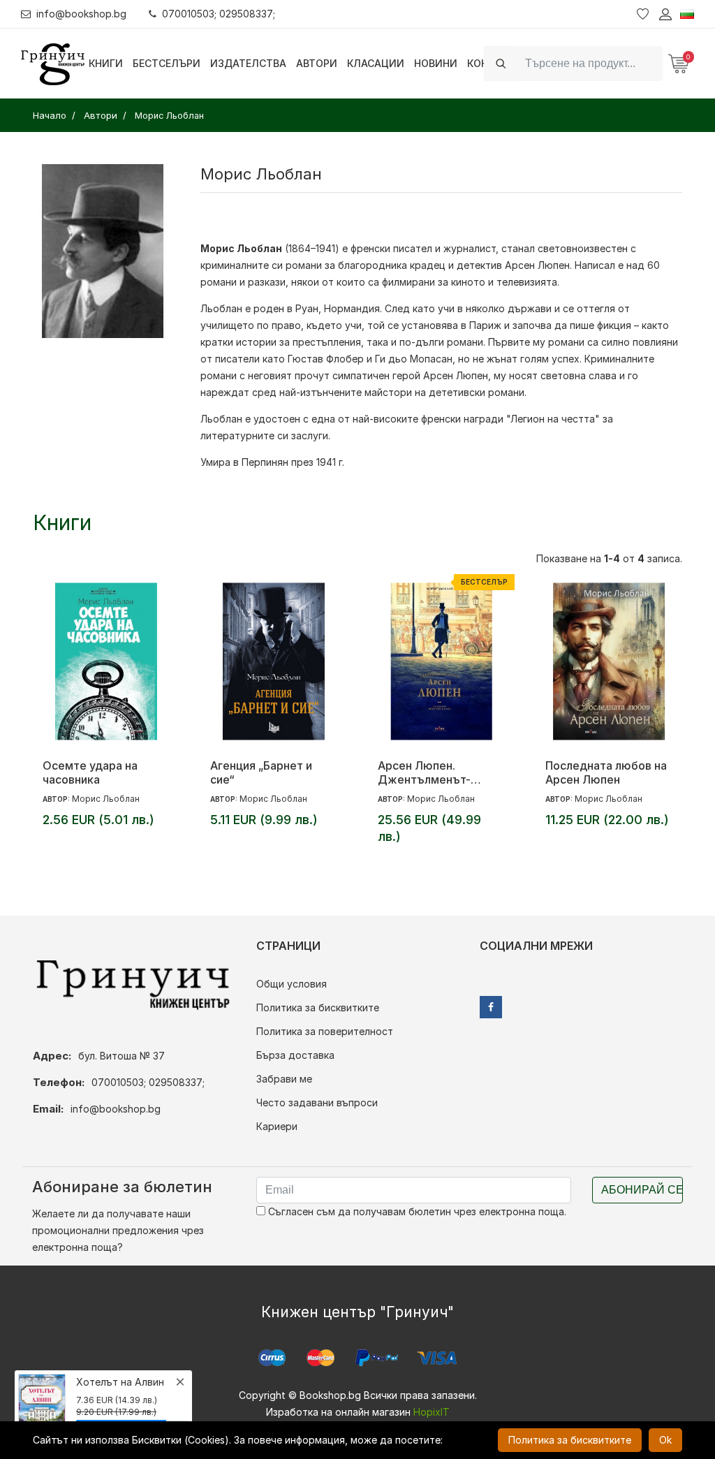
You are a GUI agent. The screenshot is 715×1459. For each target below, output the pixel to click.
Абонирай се (642, 1190)
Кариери (276, 1126)
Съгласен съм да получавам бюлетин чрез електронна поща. (415, 1211)
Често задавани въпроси (317, 1102)
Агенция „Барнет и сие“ (261, 772)
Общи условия (291, 984)
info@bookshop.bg (81, 14)
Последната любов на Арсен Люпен (606, 772)
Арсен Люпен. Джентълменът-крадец (424, 772)
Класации (375, 63)
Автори (316, 63)
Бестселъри (166, 63)
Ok (665, 1440)
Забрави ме (284, 1079)
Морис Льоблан (106, 798)
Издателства (248, 63)
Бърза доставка (295, 1055)
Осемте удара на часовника (90, 772)
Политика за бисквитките (317, 1007)
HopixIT (431, 1412)
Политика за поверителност (324, 1031)
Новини (435, 63)
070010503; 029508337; (218, 14)
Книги (106, 63)
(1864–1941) (269, 248)
